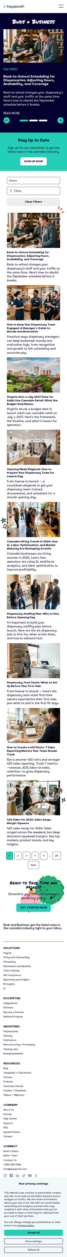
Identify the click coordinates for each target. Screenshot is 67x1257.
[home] (9, 6)
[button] (61, 6)
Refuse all (33, 1249)
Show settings (34, 1241)
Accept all (33, 1232)
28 (56, 855)
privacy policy (26, 1225)
